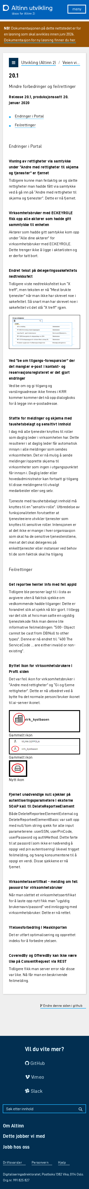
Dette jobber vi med (24, 1136)
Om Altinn (13, 1125)
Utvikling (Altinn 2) (38, 62)
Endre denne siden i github (62, 1006)
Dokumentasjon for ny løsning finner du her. (40, 40)
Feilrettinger (25, 125)
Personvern (40, 1162)
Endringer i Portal (29, 116)
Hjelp (62, 1162)
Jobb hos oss (16, 1147)
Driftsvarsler (12, 1162)
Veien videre (74, 62)
